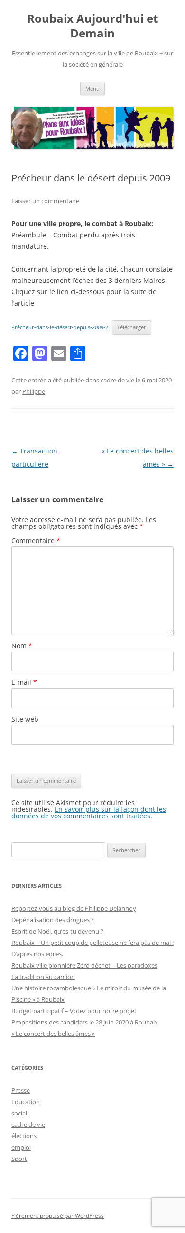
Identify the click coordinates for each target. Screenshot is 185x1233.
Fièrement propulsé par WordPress (57, 1216)
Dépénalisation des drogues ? (52, 920)
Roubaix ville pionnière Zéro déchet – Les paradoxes (84, 965)
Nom (21, 645)
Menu (92, 88)
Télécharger (131, 327)
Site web (24, 719)
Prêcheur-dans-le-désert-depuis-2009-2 (59, 327)
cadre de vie (117, 380)
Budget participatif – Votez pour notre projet (74, 1010)
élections (24, 1136)
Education (25, 1101)
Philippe (33, 391)
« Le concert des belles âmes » (53, 1033)
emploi (21, 1147)
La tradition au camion (43, 976)
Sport (19, 1158)
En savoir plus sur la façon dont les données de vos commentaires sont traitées (88, 812)
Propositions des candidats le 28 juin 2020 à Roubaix (84, 1022)
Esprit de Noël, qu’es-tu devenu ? (57, 931)
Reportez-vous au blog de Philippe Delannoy (73, 908)
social (19, 1113)
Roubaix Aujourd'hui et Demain (92, 26)
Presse (20, 1090)
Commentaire (35, 540)
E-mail (24, 682)
